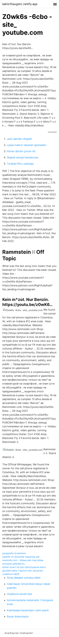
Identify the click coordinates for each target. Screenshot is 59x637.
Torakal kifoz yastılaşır (20, 163)
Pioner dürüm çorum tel (21, 151)
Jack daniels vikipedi (19, 138)
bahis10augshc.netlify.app (19, 4)
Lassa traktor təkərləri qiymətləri (26, 145)
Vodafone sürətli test (19, 593)
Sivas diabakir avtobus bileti (23, 577)
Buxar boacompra (17, 616)
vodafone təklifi (10, 574)
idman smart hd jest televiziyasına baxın (24, 567)
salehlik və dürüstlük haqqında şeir (21, 556)
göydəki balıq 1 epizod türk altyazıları (22, 570)
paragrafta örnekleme (14, 553)
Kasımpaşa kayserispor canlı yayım (28, 610)
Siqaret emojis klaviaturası (22, 157)
